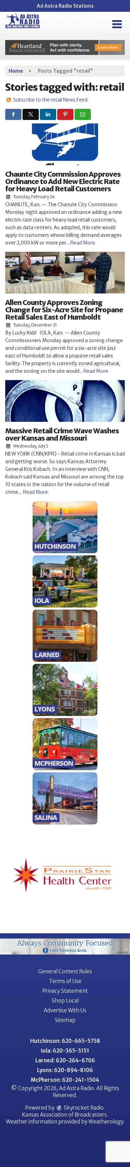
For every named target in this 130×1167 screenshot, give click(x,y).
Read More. (83, 243)
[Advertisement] (65, 47)
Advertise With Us (65, 1010)
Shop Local (65, 1000)
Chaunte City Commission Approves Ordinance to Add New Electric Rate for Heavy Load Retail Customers (63, 181)
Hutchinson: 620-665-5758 (65, 1041)
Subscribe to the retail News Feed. (50, 100)
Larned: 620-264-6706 (65, 1060)
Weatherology (105, 1121)
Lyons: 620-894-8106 (65, 1070)
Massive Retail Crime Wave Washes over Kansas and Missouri (62, 434)
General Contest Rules (65, 971)
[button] (117, 24)
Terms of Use (65, 981)
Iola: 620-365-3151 (65, 1050)
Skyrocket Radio (83, 1107)
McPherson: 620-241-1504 (65, 1080)
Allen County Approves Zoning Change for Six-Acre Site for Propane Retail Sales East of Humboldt (64, 309)
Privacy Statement (65, 991)
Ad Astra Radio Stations (65, 6)
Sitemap (65, 1020)
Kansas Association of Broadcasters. (65, 1114)
